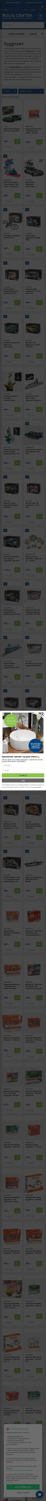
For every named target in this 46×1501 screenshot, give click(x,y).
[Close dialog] (42, 714)
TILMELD (23, 775)
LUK (23, 780)
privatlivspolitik (37, 787)
